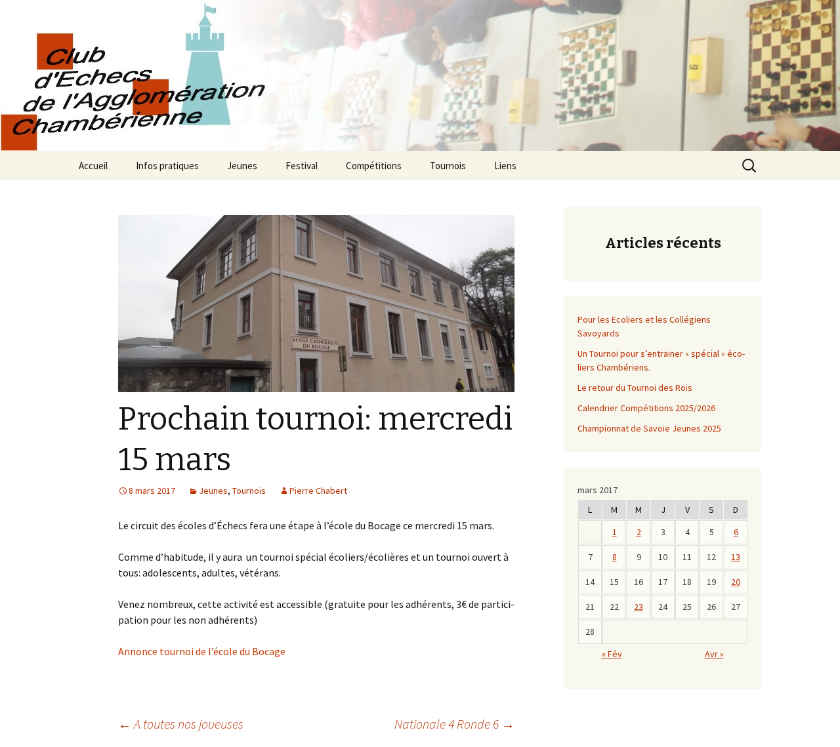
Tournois (448, 165)
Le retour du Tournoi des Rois (635, 388)
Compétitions (374, 165)
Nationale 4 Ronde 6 (454, 724)
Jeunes (242, 165)
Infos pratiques (167, 165)
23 (638, 607)
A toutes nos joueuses (180, 724)
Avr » (714, 654)
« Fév (612, 654)
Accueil (93, 165)
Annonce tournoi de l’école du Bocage (201, 651)
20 (735, 582)
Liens (505, 165)
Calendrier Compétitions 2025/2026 (646, 408)
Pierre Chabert (318, 490)
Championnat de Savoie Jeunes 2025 (649, 428)
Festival (301, 165)
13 (735, 557)
